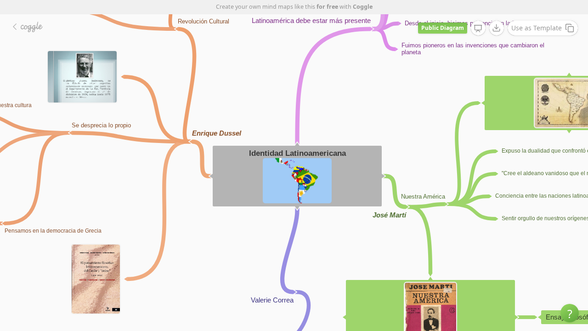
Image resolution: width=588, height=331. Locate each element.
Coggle (363, 7)
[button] (569, 313)
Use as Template (536, 27)
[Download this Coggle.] (496, 28)
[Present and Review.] (478, 28)
